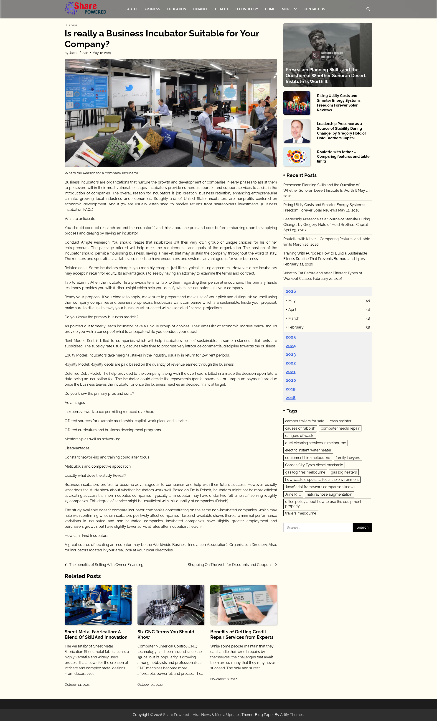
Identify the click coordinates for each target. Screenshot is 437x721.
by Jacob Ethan (76, 53)
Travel (287, 29)
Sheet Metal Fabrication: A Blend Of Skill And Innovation (96, 634)
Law (285, 38)
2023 (291, 354)
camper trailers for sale (304, 421)
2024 (291, 345)
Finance (200, 9)
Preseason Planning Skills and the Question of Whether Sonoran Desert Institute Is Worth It (326, 75)
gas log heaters (344, 472)
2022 (291, 362)
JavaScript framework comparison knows (320, 487)
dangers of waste (299, 435)
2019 (290, 388)
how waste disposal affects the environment (322, 479)
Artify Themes (292, 715)
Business (151, 9)
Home (270, 9)
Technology (246, 9)
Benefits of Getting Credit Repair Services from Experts (242, 634)
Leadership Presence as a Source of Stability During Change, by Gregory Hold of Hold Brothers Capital (341, 131)
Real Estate (291, 47)
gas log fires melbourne (305, 472)
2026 (291, 290)
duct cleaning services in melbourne (315, 443)
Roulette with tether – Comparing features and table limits (343, 156)
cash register (340, 421)
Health (221, 9)
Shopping (289, 56)
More (287, 9)
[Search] (368, 9)
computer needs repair (340, 428)
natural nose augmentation (329, 494)
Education (176, 9)
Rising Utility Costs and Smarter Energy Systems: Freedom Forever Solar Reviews (339, 103)
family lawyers (348, 457)
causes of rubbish (300, 428)
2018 (290, 397)
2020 (291, 379)
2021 (290, 371)
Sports (287, 20)
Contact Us (314, 9)
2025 (291, 336)
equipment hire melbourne (307, 457)
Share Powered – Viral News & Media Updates (202, 715)
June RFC (293, 494)
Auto (132, 9)
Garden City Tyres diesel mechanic (314, 465)
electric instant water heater (308, 450)
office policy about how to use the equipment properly (323, 503)
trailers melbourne (300, 513)
